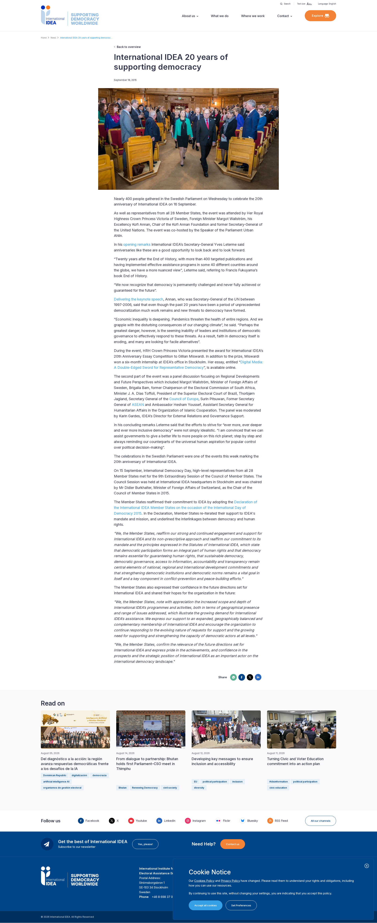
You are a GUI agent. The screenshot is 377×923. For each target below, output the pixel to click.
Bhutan (122, 787)
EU (195, 781)
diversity (199, 787)
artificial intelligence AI (56, 781)
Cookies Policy (204, 881)
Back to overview (129, 46)
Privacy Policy (230, 881)
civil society (170, 787)
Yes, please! (145, 844)
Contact (283, 16)
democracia (99, 775)
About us (188, 16)
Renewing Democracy (145, 787)
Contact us (232, 844)
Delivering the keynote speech (138, 299)
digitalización (79, 775)
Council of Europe (184, 399)
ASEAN (138, 405)
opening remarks (136, 244)
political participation (215, 781)
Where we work (253, 16)
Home (44, 38)
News (53, 38)
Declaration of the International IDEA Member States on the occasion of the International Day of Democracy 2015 (185, 507)
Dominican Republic (54, 775)
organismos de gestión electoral (62, 787)
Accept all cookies (205, 905)
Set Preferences (241, 905)
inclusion (237, 781)
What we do (220, 16)
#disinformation (278, 781)
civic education (278, 787)
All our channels (320, 820)
